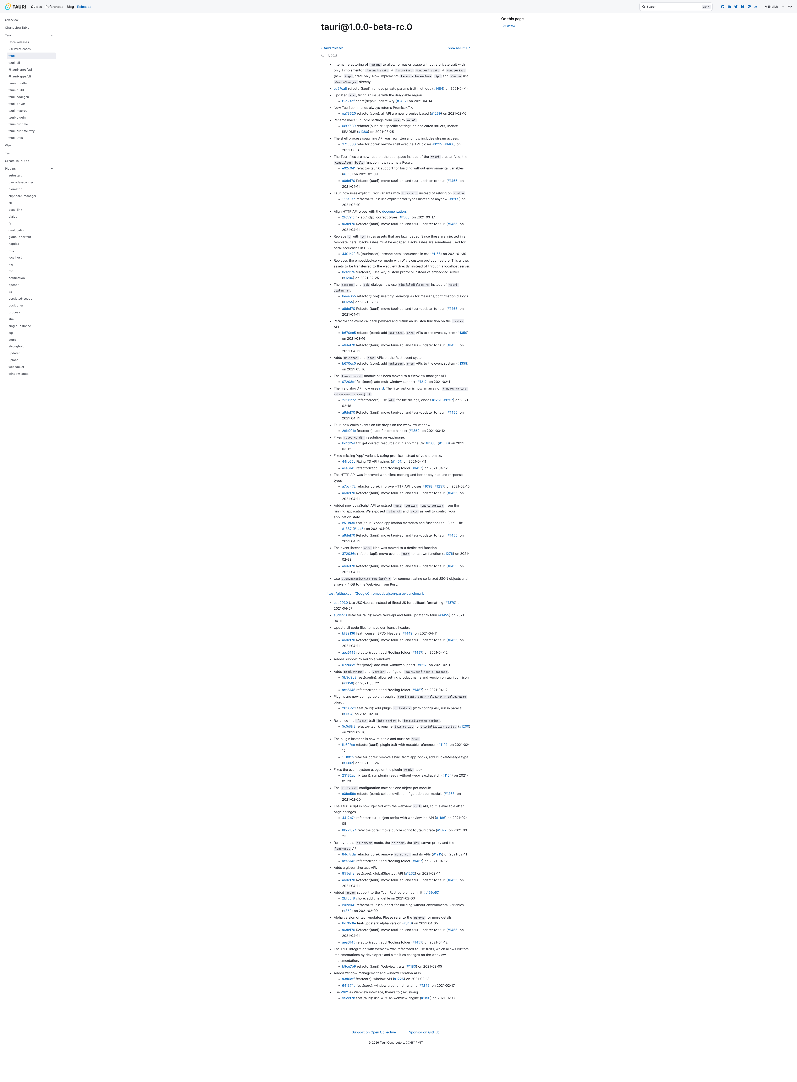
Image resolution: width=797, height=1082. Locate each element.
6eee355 (349, 296)
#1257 (448, 400)
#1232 (410, 873)
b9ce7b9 (349, 966)
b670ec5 (349, 333)
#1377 (441, 830)
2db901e (349, 431)
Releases (84, 7)
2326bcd (349, 400)
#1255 (348, 302)
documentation (394, 211)
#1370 (450, 602)
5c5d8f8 (349, 726)
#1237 (439, 486)
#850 (347, 174)
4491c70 (349, 254)
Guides (36, 7)
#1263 (450, 794)
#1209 (454, 199)
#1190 (425, 998)
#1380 (363, 132)
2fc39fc (348, 217)
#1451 (396, 461)
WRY (344, 992)
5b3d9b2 (349, 677)
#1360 (405, 217)
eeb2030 (341, 602)
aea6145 (348, 468)
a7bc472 (349, 486)
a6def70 (348, 181)
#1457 (417, 468)
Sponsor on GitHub (424, 1032)
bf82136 (348, 633)
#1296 (348, 278)
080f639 (349, 126)
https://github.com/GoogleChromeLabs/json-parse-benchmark (374, 593)
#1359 (462, 333)
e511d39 (348, 523)
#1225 (399, 979)
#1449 (407, 633)
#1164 (447, 775)
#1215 (437, 854)
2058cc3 (349, 708)
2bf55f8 (348, 898)
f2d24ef (348, 101)
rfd (381, 388)
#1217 (422, 382)
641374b (349, 985)
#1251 (436, 400)
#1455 (452, 181)
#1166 (436, 254)
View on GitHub (459, 48)
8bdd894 (349, 830)
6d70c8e (349, 923)
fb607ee (348, 745)
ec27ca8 (340, 88)
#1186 (440, 818)
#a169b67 (430, 892)
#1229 (437, 144)
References (54, 7)
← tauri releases (332, 48)
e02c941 (349, 168)
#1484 (438, 88)
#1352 (414, 431)
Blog (70, 7)
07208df (349, 382)
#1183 (411, 966)
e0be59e (349, 794)
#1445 (359, 529)
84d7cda (349, 854)
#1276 (448, 553)
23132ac (349, 775)
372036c (349, 553)
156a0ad (349, 199)
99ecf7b (348, 998)
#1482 (402, 101)
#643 (407, 923)
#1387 (347, 529)
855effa (348, 873)
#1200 (464, 726)
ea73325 (349, 113)
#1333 (444, 443)
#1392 (348, 763)
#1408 (449, 144)
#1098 (427, 486)
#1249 (424, 985)
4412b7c (348, 818)
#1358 (348, 683)
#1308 (430, 443)
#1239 (436, 113)
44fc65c (348, 461)
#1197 (443, 745)
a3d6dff (348, 979)
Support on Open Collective (374, 1032)
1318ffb (348, 757)
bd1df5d (348, 443)
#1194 (347, 714)
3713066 (349, 144)
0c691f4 (348, 272)
